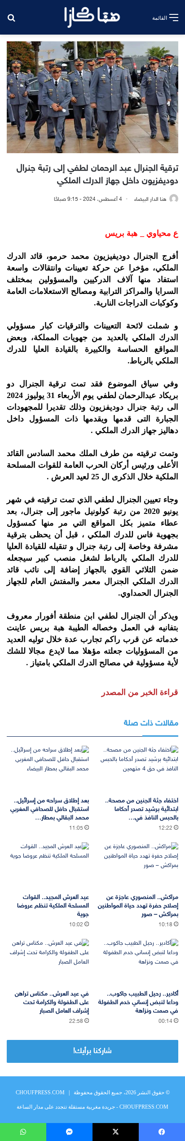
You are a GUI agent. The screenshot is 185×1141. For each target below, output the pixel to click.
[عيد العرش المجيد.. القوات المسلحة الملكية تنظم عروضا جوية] (48, 865)
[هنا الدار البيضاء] (92, 17)
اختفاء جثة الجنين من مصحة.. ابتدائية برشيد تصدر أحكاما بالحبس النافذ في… (141, 809)
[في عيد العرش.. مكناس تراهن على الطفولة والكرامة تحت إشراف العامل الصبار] (48, 962)
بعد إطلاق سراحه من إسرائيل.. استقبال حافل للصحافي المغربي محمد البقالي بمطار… (49, 809)
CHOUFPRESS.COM (40, 1092)
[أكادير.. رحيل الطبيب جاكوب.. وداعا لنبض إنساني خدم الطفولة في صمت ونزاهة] (137, 962)
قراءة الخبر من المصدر (139, 692)
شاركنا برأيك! (92, 1051)
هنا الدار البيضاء (150, 199)
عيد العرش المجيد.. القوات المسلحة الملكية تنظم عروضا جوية (53, 905)
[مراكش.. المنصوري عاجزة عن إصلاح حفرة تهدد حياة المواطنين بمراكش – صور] (137, 865)
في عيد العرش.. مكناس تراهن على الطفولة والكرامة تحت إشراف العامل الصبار (52, 1002)
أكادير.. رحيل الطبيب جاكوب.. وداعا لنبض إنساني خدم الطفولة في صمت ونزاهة (138, 1002)
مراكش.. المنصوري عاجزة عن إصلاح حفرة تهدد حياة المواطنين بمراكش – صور (138, 905)
